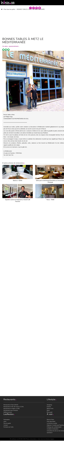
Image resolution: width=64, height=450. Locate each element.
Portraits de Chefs (8, 427)
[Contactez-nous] (39, 8)
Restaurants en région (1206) (12, 408)
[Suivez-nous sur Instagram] (36, 8)
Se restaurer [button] (48, 7)
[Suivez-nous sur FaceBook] (30, 8)
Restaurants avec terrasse (11, 410)
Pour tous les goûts (9, 9)
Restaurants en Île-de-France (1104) (14, 407)
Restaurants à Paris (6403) (11, 405)
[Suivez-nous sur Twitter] (33, 8)
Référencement (8, 412)
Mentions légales (50, 439)
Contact (6, 425)
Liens (5, 421)
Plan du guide (7, 423)
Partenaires (7, 419)
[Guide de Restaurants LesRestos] (7, 2)
